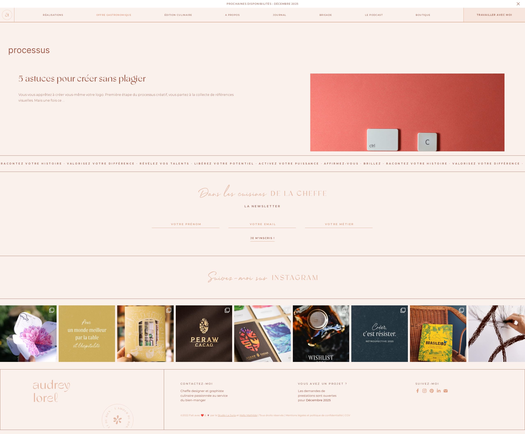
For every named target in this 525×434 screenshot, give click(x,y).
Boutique (423, 15)
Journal (279, 15)
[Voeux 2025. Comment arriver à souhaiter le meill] (28, 333)
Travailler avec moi (494, 14)
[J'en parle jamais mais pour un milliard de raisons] (496, 333)
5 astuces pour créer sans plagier (82, 79)
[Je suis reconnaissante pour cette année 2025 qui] (379, 333)
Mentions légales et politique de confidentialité (314, 415)
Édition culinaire (178, 15)
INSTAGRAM (263, 278)
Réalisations (53, 15)
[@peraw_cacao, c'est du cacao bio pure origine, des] (262, 333)
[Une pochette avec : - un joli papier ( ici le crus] (145, 333)
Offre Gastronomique (113, 15)
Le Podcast (374, 15)
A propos (232, 15)
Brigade (326, 15)
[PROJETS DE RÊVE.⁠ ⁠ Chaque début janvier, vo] (321, 333)
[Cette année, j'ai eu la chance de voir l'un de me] (438, 333)
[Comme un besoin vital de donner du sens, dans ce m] (87, 333)
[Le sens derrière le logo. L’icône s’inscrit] (204, 333)
